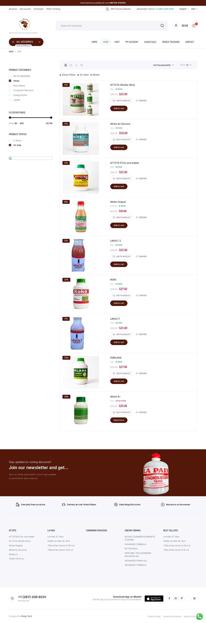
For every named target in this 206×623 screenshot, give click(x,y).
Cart (117, 41)
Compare (143, 100)
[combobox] (163, 65)
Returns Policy (190, 616)
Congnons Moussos (23, 90)
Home (94, 41)
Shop (106, 41)
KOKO (113, 279)
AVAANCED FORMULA (135, 544)
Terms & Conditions (172, 616)
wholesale (38, 9)
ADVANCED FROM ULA (136, 560)
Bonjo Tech (26, 616)
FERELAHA (115, 357)
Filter (49, 123)
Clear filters (69, 74)
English (183, 9)
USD (193, 9)
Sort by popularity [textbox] (161, 65)
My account (25, 9)
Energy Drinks (20, 95)
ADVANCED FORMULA (135, 565)
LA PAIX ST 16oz (55, 536)
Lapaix (17, 99)
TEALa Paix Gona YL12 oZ (60, 550)
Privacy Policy (154, 616)
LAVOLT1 (115, 318)
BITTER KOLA (131, 548)
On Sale (84, 74)
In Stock (17, 140)
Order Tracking (53, 9)
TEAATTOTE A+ (17, 558)
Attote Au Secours (120, 123)
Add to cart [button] (119, 108)
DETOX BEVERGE (22, 76)
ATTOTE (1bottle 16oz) (122, 84)
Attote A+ (115, 396)
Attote (96, 74)
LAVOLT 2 (115, 240)
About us (13, 9)
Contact (189, 41)
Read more (119, 420)
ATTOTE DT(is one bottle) (124, 163)
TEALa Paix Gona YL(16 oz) (60, 545)
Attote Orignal (118, 201)
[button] (121, 100)
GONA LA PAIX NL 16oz (58, 541)
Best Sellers (19, 85)
